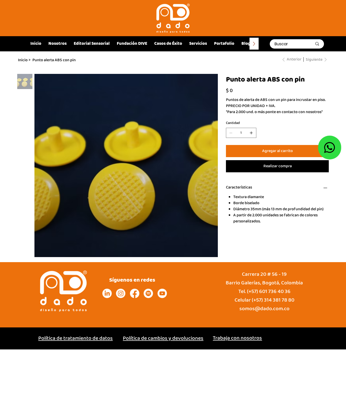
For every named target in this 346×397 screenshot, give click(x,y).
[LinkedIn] (107, 293)
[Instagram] (120, 293)
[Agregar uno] (251, 133)
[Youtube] (162, 293)
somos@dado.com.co (264, 308)
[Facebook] (134, 293)
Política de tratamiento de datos (75, 338)
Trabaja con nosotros (237, 338)
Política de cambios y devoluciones (163, 338)
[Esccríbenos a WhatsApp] (329, 147)
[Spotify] (148, 293)
